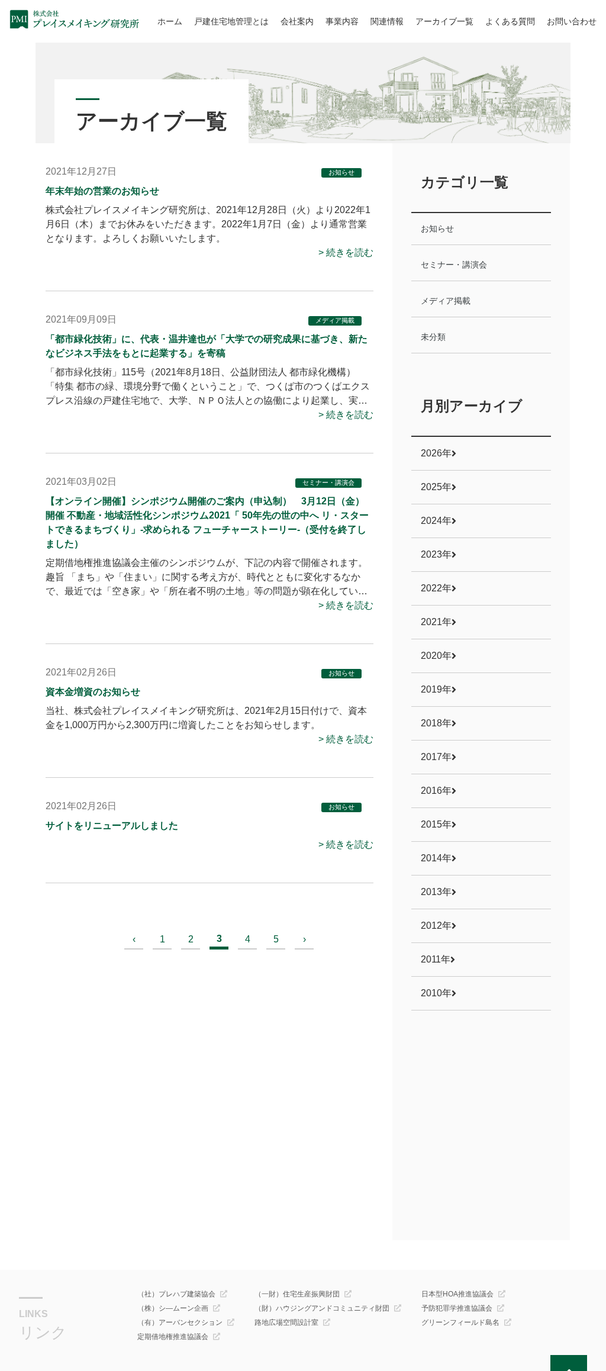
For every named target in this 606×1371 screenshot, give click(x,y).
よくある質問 (510, 21)
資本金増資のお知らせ (93, 692)
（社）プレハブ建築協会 (176, 1294)
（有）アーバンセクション (180, 1322)
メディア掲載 (334, 320)
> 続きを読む (345, 252)
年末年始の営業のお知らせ (102, 191)
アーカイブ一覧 (444, 21)
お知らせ (341, 172)
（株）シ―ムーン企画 (172, 1308)
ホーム (169, 21)
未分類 (433, 337)
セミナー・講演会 (328, 482)
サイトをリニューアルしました (112, 825)
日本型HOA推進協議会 (457, 1294)
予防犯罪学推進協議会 (456, 1308)
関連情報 (387, 21)
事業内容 (342, 21)
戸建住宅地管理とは (231, 21)
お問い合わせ (572, 21)
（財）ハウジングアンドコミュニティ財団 (321, 1308)
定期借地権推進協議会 (172, 1337)
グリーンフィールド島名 (460, 1322)
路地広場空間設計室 (286, 1322)
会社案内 (297, 21)
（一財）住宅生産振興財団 (297, 1294)
